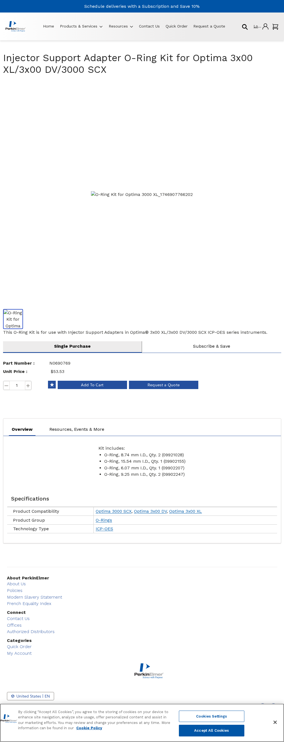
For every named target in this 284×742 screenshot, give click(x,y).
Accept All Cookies (211, 730)
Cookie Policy (89, 728)
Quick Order (176, 26)
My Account (19, 653)
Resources (118, 26)
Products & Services (78, 26)
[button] (260, 26)
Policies (14, 590)
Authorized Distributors (31, 631)
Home (48, 26)
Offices (14, 625)
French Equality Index (29, 603)
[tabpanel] (142, 488)
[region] (142, 723)
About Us (16, 583)
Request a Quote (209, 26)
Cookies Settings (211, 716)
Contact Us (149, 26)
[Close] (275, 722)
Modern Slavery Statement (34, 597)
